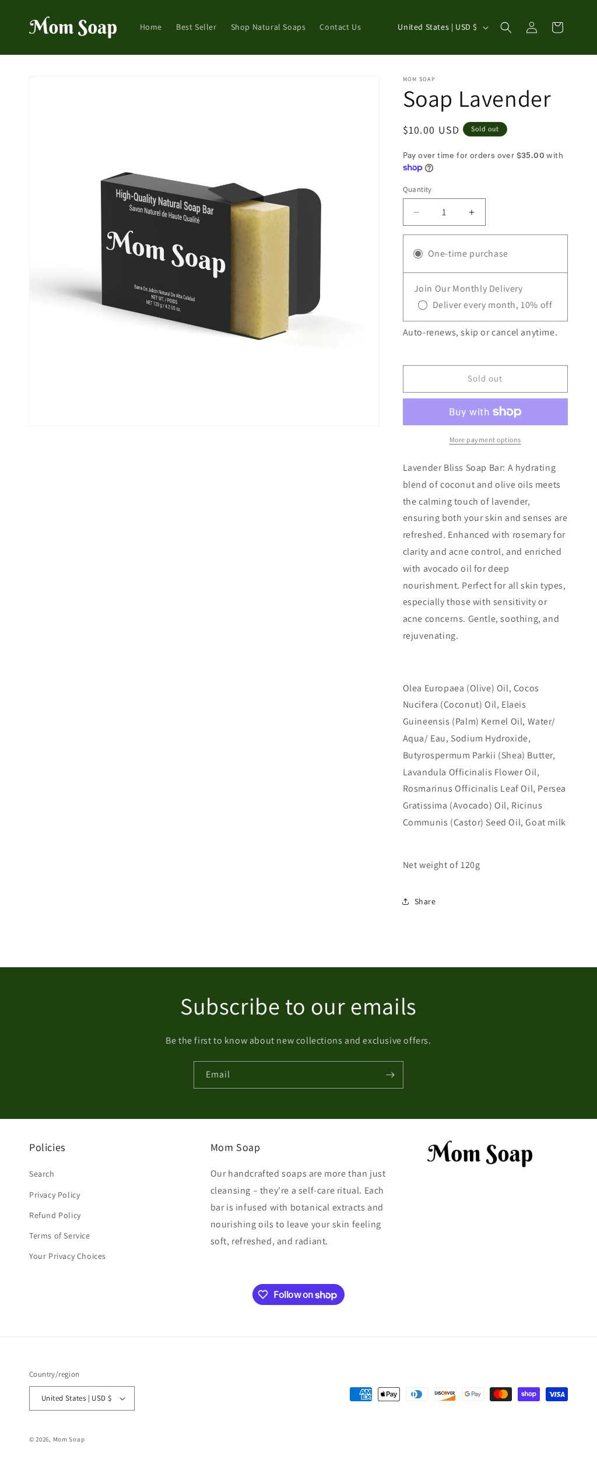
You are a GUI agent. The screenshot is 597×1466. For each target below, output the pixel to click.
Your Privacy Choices (67, 1256)
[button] (506, 27)
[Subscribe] (390, 1075)
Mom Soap (69, 1439)
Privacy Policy (54, 1194)
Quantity (417, 189)
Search (42, 1173)
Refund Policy (55, 1215)
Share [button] (425, 901)
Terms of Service (59, 1235)
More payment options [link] (485, 439)
